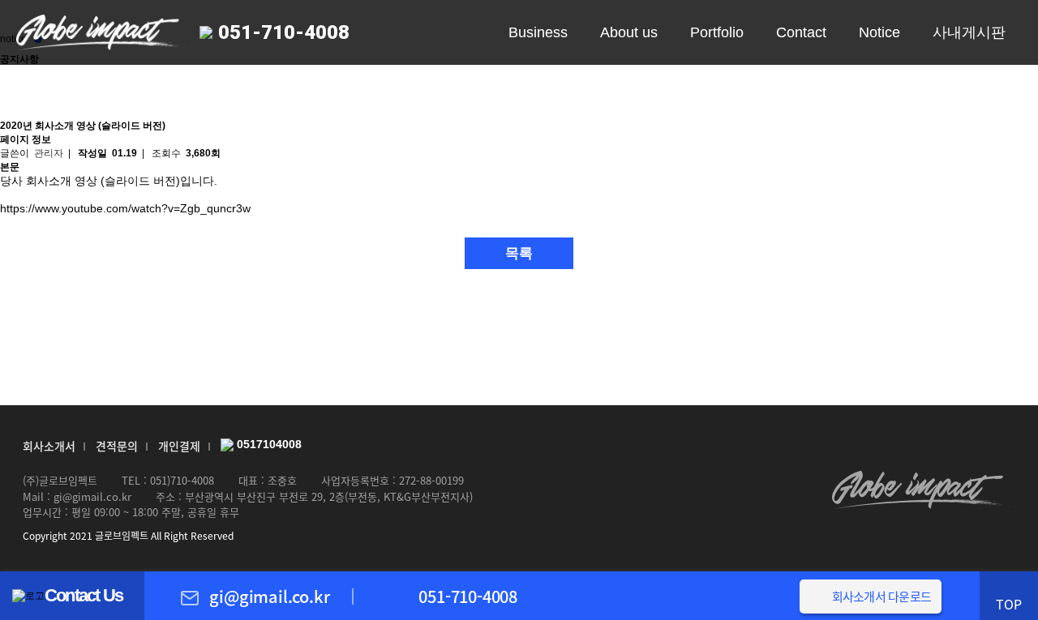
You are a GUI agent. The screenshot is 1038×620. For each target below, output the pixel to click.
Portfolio (717, 32)
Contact (801, 32)
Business (538, 32)
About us (629, 32)
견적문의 (117, 446)
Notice (879, 32)
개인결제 (179, 446)
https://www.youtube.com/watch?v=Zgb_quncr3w (125, 208)
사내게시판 (969, 32)
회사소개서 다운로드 (882, 596)
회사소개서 (49, 446)
